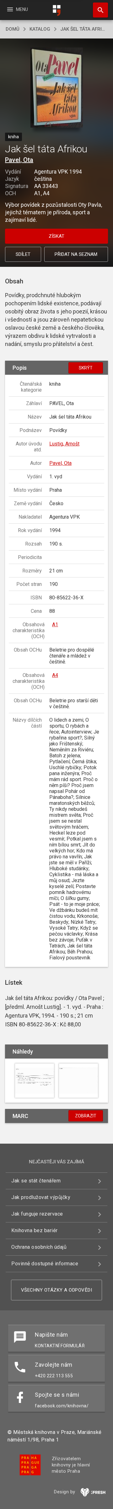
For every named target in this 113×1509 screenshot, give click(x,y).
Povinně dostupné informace (44, 1264)
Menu (17, 9)
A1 (55, 624)
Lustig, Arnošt (64, 444)
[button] (56, 88)
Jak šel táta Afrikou (83, 29)
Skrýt (86, 367)
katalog (40, 29)
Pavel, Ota (19, 160)
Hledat (98, 10)
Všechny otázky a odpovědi (56, 1290)
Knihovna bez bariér (34, 1230)
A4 (55, 675)
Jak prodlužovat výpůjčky (40, 1197)
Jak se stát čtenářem (36, 1181)
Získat (56, 236)
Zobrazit (85, 1115)
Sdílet (23, 254)
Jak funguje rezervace (37, 1214)
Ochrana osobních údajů (39, 1247)
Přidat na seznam (76, 254)
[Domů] (56, 10)
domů (12, 29)
